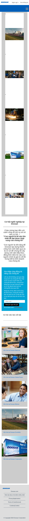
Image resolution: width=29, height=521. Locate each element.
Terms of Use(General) (14, 502)
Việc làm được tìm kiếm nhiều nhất (14, 495)
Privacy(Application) (14, 498)
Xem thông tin (24, 2)
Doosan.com (14, 491)
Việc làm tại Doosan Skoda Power (13, 377)
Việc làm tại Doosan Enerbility (12, 432)
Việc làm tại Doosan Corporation (12, 459)
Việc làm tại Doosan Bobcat (11, 404)
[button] (14, 9)
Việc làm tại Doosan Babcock (11, 350)
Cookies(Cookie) (14, 505)
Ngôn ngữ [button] (15, 2)
